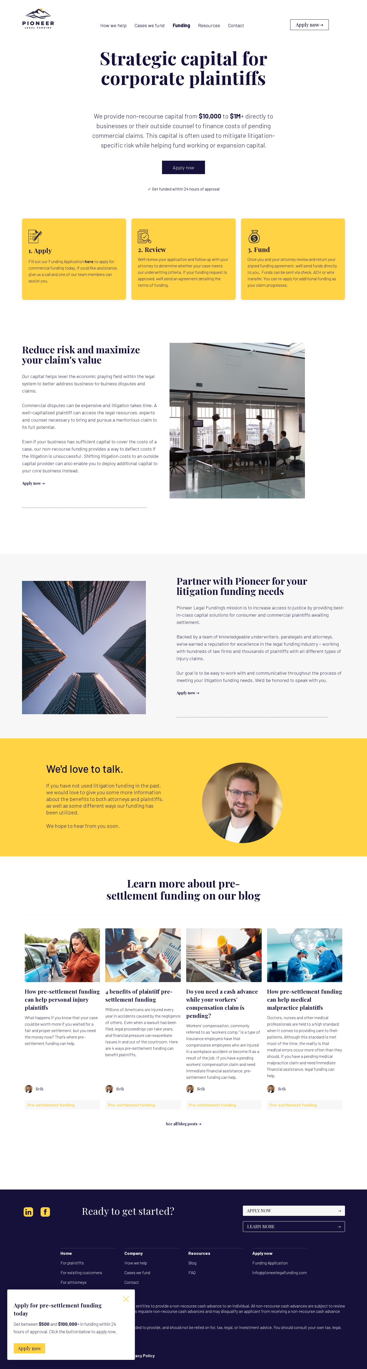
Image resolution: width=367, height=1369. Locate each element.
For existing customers (81, 1272)
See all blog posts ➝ (184, 1123)
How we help (135, 1262)
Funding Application (270, 1262)
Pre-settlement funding (50, 1104)
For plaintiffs (72, 1262)
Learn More (294, 1226)
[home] (38, 25)
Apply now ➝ (33, 483)
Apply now (183, 167)
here (89, 261)
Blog (192, 1262)
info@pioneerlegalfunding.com (279, 1272)
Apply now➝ (309, 24)
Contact (131, 1282)
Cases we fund (137, 1272)
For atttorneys (73, 1282)
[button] (181, 25)
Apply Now (294, 1210)
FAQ (192, 1272)
